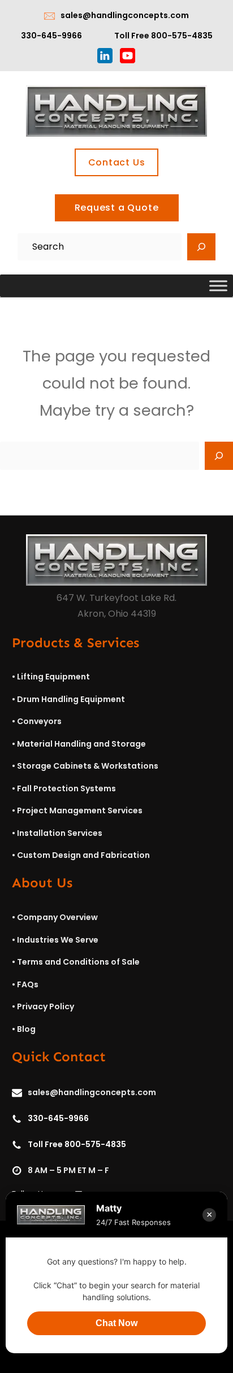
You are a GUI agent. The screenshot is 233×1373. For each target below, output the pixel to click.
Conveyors (39, 721)
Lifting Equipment (53, 676)
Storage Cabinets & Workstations (87, 766)
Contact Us (116, 162)
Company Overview (57, 917)
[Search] (201, 246)
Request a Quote (117, 207)
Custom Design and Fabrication (83, 855)
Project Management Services (80, 810)
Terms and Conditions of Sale (78, 961)
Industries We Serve (57, 939)
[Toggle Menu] (218, 286)
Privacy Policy (45, 1006)
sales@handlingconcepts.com (125, 15)
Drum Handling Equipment (71, 699)
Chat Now (116, 1323)
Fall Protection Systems (66, 788)
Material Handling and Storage (81, 743)
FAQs (27, 984)
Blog (26, 1029)
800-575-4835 (182, 35)
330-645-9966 (51, 35)
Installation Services (59, 833)
